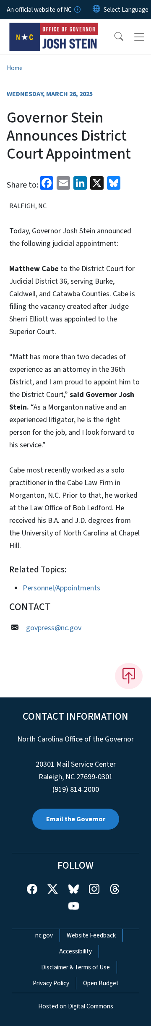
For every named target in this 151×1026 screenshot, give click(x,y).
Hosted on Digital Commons (75, 1006)
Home (15, 68)
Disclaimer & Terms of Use (75, 967)
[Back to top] (129, 676)
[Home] (54, 29)
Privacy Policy (51, 983)
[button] (113, 37)
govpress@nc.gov (53, 628)
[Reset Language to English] (96, 9)
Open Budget (101, 983)
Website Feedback (91, 935)
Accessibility (75, 951)
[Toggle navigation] (139, 37)
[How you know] (77, 9)
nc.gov (44, 935)
